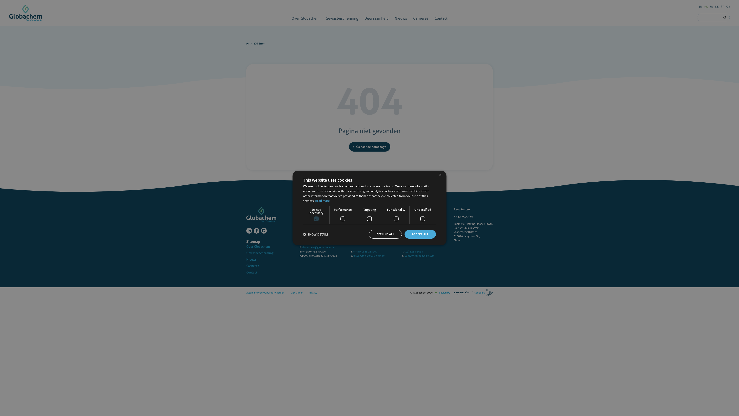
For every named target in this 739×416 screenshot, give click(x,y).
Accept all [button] (420, 234)
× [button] (440, 175)
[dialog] (369, 208)
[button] (315, 234)
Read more (322, 201)
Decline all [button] (385, 234)
